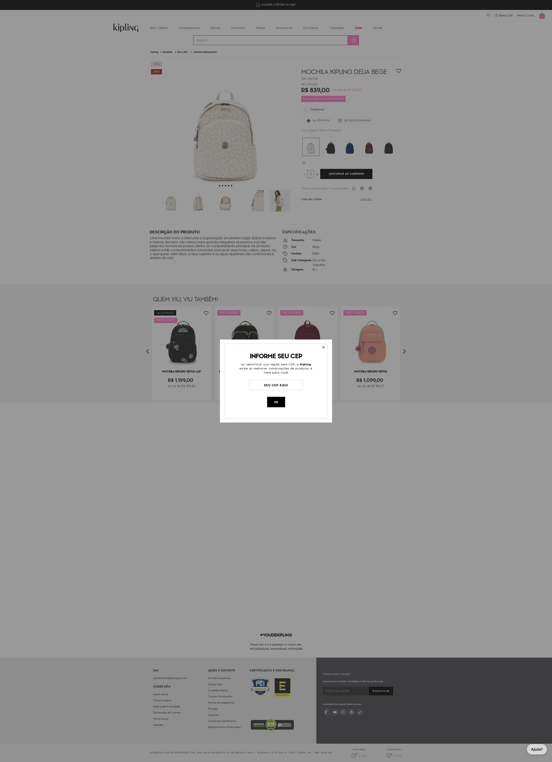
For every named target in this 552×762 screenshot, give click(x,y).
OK (276, 402)
